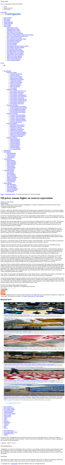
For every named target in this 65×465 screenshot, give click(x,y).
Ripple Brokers (11, 166)
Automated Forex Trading (13, 30)
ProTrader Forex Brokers (16, 130)
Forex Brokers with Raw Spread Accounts (17, 46)
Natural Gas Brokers (12, 177)
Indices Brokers (8, 183)
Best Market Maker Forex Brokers (15, 51)
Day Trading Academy (9, 409)
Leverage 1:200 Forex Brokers (18, 116)
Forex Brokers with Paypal (17, 92)
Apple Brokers (10, 157)
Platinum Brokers (11, 180)
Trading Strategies (8, 22)
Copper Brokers (11, 181)
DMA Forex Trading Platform (14, 56)
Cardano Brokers (11, 167)
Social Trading (7, 24)
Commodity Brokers (9, 170)
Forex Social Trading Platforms (18, 132)
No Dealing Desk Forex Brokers (15, 50)
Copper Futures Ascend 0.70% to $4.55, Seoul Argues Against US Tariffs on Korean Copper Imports (29, 364)
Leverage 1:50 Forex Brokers (17, 117)
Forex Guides (7, 26)
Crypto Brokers (8, 159)
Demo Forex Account (12, 27)
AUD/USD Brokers (15, 142)
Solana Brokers (11, 168)
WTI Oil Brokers (11, 174)
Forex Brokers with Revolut (17, 98)
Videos (5, 418)
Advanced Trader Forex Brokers (18, 133)
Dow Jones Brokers (12, 186)
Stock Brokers (7, 151)
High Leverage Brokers (16, 122)
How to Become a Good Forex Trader (16, 39)
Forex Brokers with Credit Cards (18, 96)
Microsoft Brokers (11, 153)
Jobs (5, 426)
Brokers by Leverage (12, 113)
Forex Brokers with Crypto (17, 103)
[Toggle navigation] (1, 68)
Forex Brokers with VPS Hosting (15, 54)
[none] (34, 65)
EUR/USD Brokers (15, 139)
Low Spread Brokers (15, 149)
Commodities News (10, 194)
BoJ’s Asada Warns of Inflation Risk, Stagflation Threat (18, 331)
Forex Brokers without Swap (14, 49)
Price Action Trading (9, 408)
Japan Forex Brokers (15, 85)
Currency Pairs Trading (9, 413)
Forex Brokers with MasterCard (18, 95)
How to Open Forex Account (14, 37)
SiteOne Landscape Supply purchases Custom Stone (17, 315)
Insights (6, 434)
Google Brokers (11, 156)
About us (6, 420)
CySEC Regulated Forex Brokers (18, 108)
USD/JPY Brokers (14, 146)
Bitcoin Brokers (11, 160)
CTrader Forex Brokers (16, 127)
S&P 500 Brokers (11, 184)
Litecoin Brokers (11, 164)
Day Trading (7, 20)
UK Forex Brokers (15, 75)
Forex (25, 296)
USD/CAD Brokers (15, 144)
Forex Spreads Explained (13, 60)
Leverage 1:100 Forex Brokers (18, 115)
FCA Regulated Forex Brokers (18, 109)
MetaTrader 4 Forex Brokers (17, 125)
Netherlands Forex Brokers (17, 79)
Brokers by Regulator (12, 105)
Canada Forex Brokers (15, 81)
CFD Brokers (7, 150)
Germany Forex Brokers (16, 82)
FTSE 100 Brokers (11, 187)
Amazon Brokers (11, 154)
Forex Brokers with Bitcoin (17, 102)
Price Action (7, 19)
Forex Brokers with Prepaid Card (18, 99)
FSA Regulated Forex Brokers (17, 110)
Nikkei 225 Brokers (12, 190)
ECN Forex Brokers (12, 43)
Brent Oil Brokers (11, 176)
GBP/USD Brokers (15, 140)
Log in (2, 63)
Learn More (4, 12)
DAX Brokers (10, 191)
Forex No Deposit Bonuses (14, 58)
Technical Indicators (9, 410)
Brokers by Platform (12, 123)
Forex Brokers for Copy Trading (15, 53)
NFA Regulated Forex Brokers (18, 112)
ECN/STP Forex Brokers (13, 41)
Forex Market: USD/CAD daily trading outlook (16, 347)
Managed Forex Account (13, 29)
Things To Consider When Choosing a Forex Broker (20, 34)
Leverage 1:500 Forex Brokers (18, 119)
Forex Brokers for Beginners (14, 40)
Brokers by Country (12, 72)
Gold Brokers (10, 171)
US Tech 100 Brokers (12, 188)
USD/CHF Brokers (15, 143)
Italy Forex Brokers (15, 86)
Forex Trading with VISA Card (18, 90)
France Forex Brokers (15, 83)
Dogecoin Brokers (11, 163)
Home (2, 194)
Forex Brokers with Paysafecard (18, 100)
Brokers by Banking (12, 89)
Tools (5, 419)
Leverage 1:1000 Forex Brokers (18, 120)
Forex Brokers (7, 71)
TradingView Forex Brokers (17, 129)
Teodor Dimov (4, 203)
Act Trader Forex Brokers (16, 136)
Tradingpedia (14, 463)
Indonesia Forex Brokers (16, 78)
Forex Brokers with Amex (16, 93)
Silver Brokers (10, 173)
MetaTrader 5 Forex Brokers (17, 126)
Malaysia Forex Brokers (16, 76)
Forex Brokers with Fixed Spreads (15, 47)
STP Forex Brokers (12, 44)
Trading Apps (7, 416)
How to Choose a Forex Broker (15, 33)
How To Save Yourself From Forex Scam (17, 36)
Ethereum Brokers (11, 161)
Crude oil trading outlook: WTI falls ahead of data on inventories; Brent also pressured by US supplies (29, 380)
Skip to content (4, 1)
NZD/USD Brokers (15, 147)
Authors (6, 425)
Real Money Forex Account (14, 32)
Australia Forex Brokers (16, 73)
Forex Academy (8, 17)
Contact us (6, 423)
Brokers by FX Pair (12, 137)
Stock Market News (9, 430)
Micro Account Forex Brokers (14, 57)
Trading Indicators (8, 23)
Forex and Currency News (10, 432)
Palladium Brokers (11, 178)
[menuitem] (4, 65)
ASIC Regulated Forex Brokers (18, 106)
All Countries (13, 88)
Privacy (6, 428)
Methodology (7, 422)
